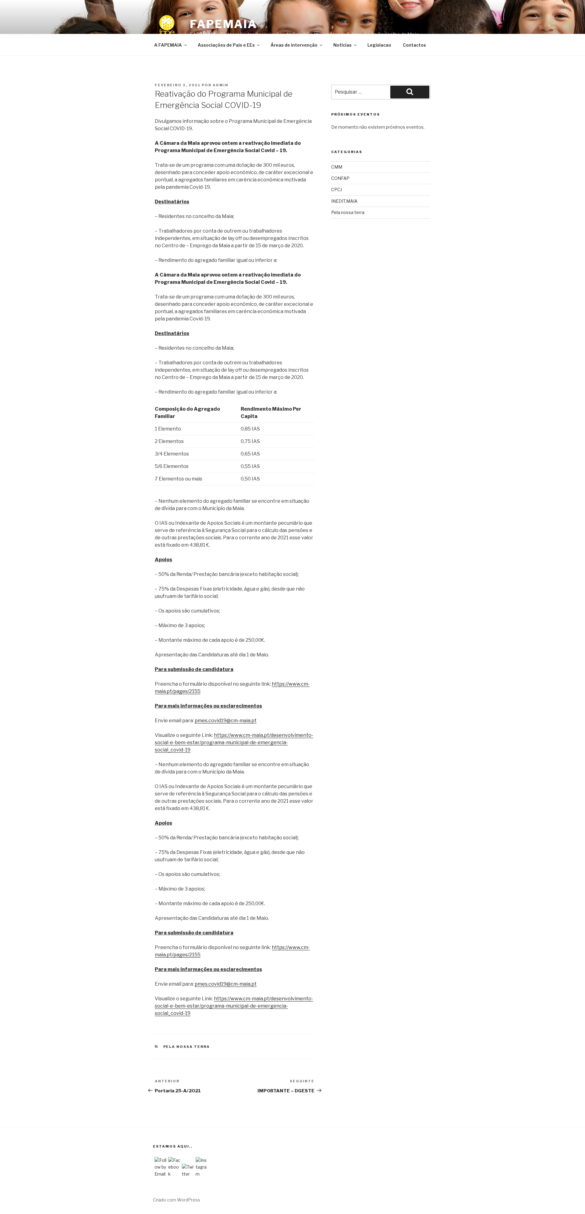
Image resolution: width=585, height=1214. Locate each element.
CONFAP (340, 178)
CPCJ (336, 189)
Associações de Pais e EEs (226, 45)
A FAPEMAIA (168, 45)
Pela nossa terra (186, 1046)
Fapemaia (223, 24)
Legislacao (379, 45)
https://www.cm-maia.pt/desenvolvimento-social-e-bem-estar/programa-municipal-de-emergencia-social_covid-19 (234, 742)
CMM (336, 167)
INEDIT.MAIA (344, 201)
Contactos (414, 45)
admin (221, 85)
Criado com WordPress (176, 1199)
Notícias (342, 45)
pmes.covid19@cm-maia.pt (226, 720)
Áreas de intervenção (294, 45)
